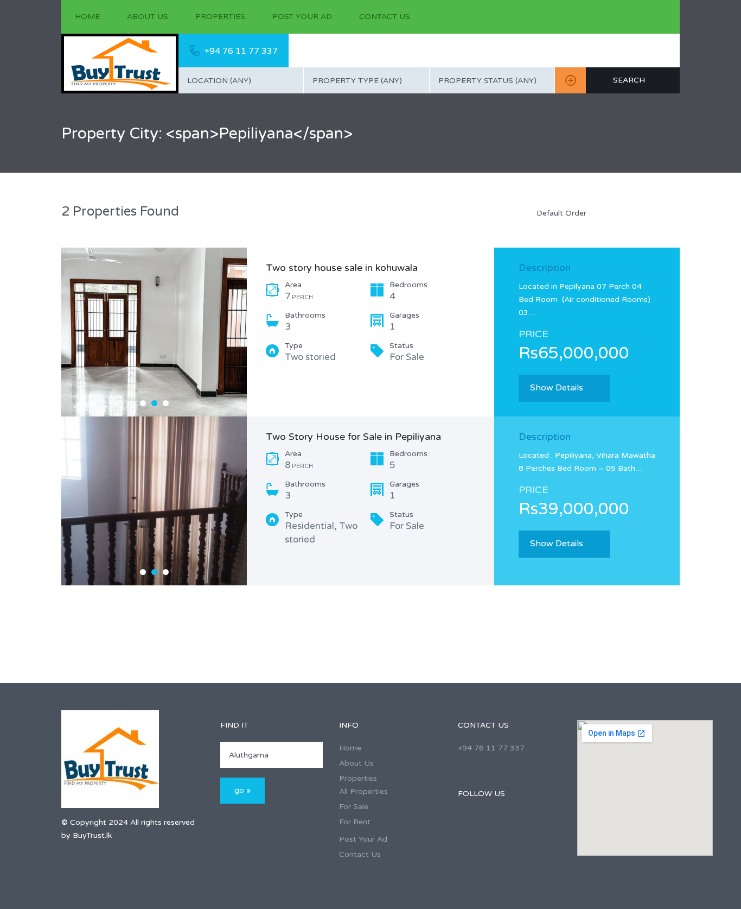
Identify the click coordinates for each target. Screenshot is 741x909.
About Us (147, 16)
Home (87, 16)
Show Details (556, 387)
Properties (220, 16)
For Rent (354, 821)
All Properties (363, 791)
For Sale (353, 806)
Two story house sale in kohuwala (342, 268)
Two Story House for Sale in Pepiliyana (353, 437)
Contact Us (384, 16)
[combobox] (240, 80)
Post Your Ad (302, 16)
